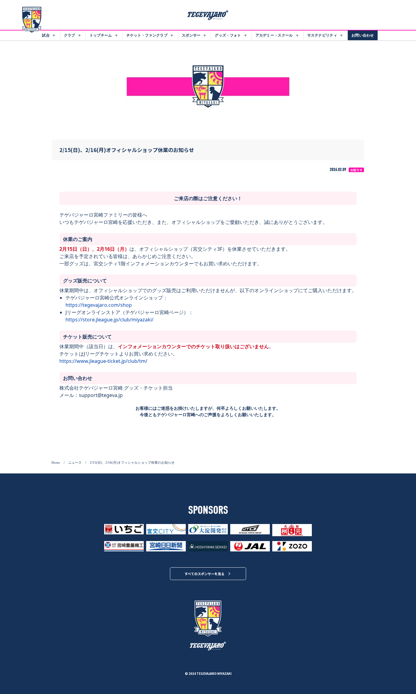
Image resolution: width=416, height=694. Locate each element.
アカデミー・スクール (274, 35)
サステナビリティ (322, 35)
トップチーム (101, 35)
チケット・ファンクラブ (146, 35)
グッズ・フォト (228, 35)
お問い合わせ (362, 35)
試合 (46, 35)
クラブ (69, 35)
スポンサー (191, 35)
